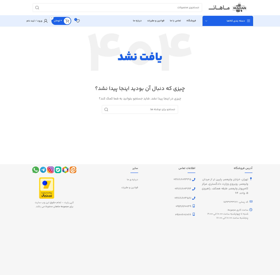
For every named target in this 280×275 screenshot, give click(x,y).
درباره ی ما (132, 179)
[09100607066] (193, 214)
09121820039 (183, 206)
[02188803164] (193, 188)
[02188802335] (193, 179)
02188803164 (183, 189)
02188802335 (182, 179)
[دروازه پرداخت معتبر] (46, 188)
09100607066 (183, 215)
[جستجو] (37, 7)
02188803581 (182, 198)
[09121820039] (193, 205)
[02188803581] (193, 198)
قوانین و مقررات (129, 187)
